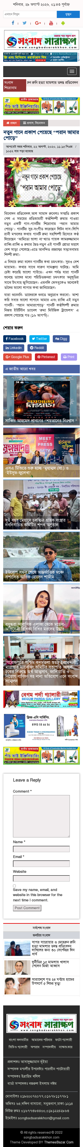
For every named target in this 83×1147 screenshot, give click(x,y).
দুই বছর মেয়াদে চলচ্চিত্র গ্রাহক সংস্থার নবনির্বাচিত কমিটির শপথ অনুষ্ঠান (35, 523)
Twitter (41, 339)
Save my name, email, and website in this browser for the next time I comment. (37, 895)
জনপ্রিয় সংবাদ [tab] (41, 935)
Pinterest (47, 357)
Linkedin (15, 348)
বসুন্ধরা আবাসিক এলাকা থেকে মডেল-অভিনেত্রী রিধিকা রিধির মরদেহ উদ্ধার (35, 627)
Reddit (38, 348)
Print (70, 357)
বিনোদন (40, 123)
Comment (22, 791)
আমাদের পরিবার (41, 1040)
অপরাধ (35, 1047)
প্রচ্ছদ (13, 123)
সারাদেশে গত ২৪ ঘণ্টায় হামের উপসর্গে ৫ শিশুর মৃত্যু (53, 981)
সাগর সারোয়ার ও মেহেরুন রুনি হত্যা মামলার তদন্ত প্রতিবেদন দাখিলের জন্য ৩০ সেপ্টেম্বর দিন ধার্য (53, 948)
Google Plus (19, 357)
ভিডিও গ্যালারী (18, 1047)
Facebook (16, 339)
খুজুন (68, 14)
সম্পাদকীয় (49, 1047)
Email (18, 857)
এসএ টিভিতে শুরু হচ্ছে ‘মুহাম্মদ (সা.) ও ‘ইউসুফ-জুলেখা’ (37, 471)
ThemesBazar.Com (58, 1142)
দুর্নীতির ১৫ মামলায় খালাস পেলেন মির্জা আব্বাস (50, 964)
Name (19, 842)
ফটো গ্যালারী (63, 1040)
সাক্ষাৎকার (65, 1047)
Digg (63, 339)
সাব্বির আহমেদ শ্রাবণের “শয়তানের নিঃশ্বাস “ (41, 420)
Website (19, 871)
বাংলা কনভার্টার (18, 1040)
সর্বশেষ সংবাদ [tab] (41, 928)
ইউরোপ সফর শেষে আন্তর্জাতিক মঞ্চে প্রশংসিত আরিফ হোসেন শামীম (34, 575)
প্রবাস (30, 123)
